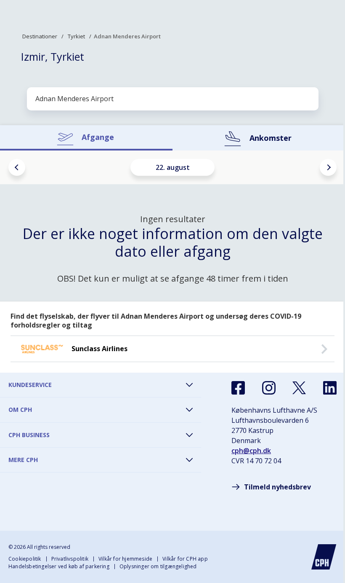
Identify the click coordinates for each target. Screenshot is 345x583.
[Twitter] (299, 388)
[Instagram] (269, 388)
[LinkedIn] (330, 388)
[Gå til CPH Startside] (324, 557)
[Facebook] (238, 388)
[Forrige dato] (16, 167)
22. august (173, 167)
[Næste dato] (328, 167)
